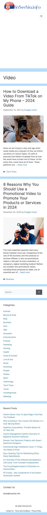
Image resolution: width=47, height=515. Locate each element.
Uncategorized (9, 393)
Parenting (7, 367)
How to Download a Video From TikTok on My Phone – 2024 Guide (22, 98)
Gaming (6, 348)
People (6, 370)
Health (6, 352)
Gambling (7, 345)
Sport (5, 378)
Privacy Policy (36, 511)
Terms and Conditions (22, 511)
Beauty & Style (9, 315)
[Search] (39, 292)
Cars (5, 326)
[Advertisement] (23, 45)
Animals (6, 311)
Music (5, 363)
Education (7, 333)
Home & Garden (10, 356)
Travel (6, 389)
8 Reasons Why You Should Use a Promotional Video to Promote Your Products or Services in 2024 (22, 195)
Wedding (7, 396)
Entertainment (9, 337)
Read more (22, 165)
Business (10, 279)
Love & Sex (8, 359)
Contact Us (10, 511)
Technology (8, 382)
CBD (5, 330)
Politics (6, 374)
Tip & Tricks (11, 172)
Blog (5, 319)
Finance (6, 341)
